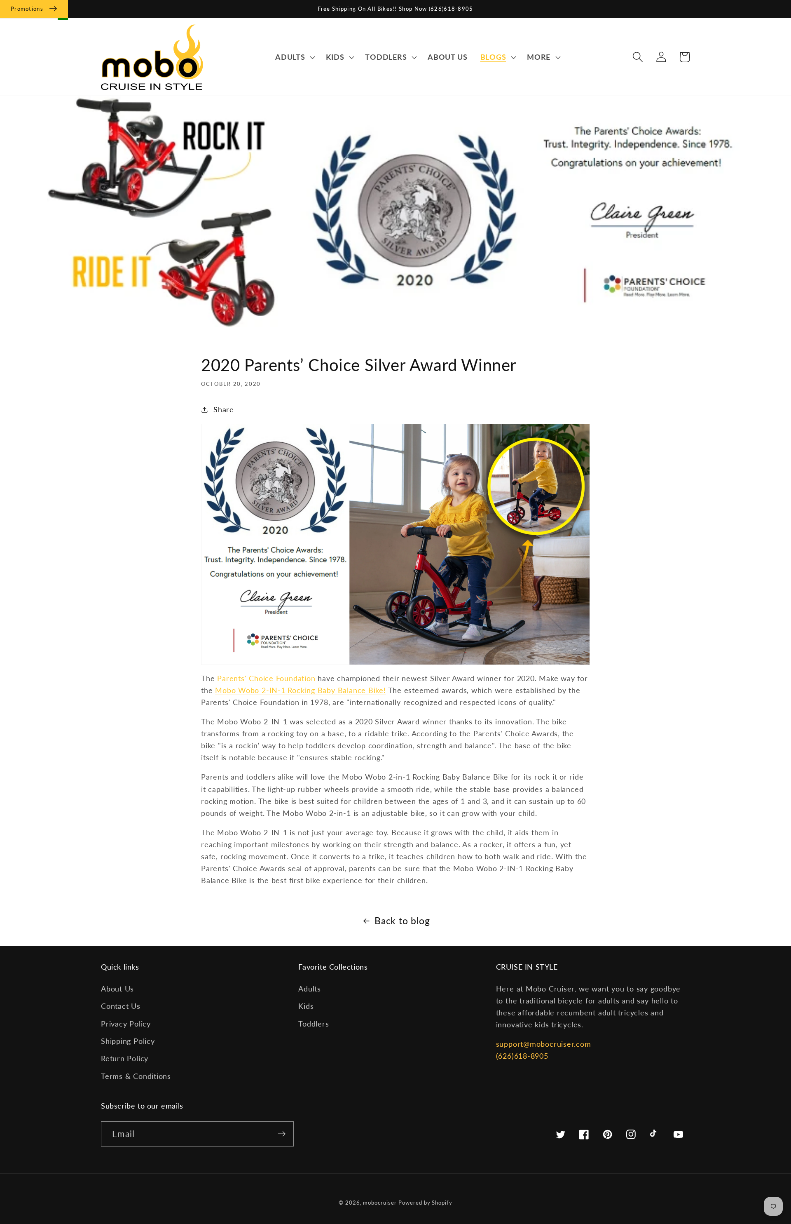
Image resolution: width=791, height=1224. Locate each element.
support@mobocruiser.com (543, 1043)
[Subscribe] (281, 1133)
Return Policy (124, 1058)
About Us (117, 988)
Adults (309, 988)
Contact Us (120, 1005)
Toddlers (313, 1023)
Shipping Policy (128, 1040)
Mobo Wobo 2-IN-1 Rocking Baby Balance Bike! (300, 690)
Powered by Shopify (425, 1202)
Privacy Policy (126, 1023)
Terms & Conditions (136, 1076)
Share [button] (223, 409)
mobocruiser (379, 1202)
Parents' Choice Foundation (266, 678)
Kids (306, 1005)
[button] (294, 57)
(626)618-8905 (522, 1055)
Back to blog (402, 920)
